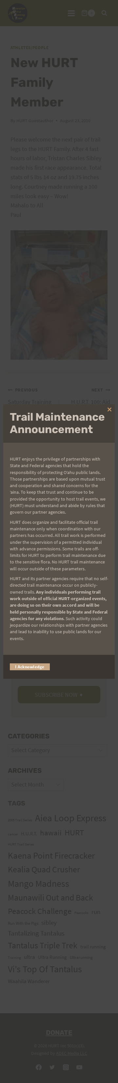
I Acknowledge (30, 667)
